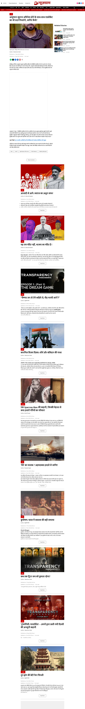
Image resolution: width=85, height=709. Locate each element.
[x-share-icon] (13, 60)
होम (16, 7)
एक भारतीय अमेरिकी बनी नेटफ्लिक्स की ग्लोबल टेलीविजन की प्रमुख (30, 140)
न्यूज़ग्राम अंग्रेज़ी (52, 7)
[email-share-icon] (20, 60)
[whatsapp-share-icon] (11, 60)
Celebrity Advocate (43, 151)
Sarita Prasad (27, 413)
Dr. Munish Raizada (28, 196)
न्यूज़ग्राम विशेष (58, 7)
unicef (16, 151)
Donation (21, 3)
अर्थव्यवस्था (27, 7)
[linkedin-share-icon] (18, 60)
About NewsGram (13, 3)
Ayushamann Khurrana (24, 151)
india (11, 151)
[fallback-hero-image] (58, 30)
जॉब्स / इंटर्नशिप (66, 7)
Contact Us (27, 3)
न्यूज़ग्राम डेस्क (26, 300)
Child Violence (34, 151)
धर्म (30, 7)
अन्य (46, 7)
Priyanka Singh (27, 468)
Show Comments (31, 160)
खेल (37, 7)
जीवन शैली (41, 7)
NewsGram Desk (17, 52)
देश (18, 7)
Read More (42, 210)
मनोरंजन (34, 7)
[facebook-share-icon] (15, 60)
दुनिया (23, 7)
